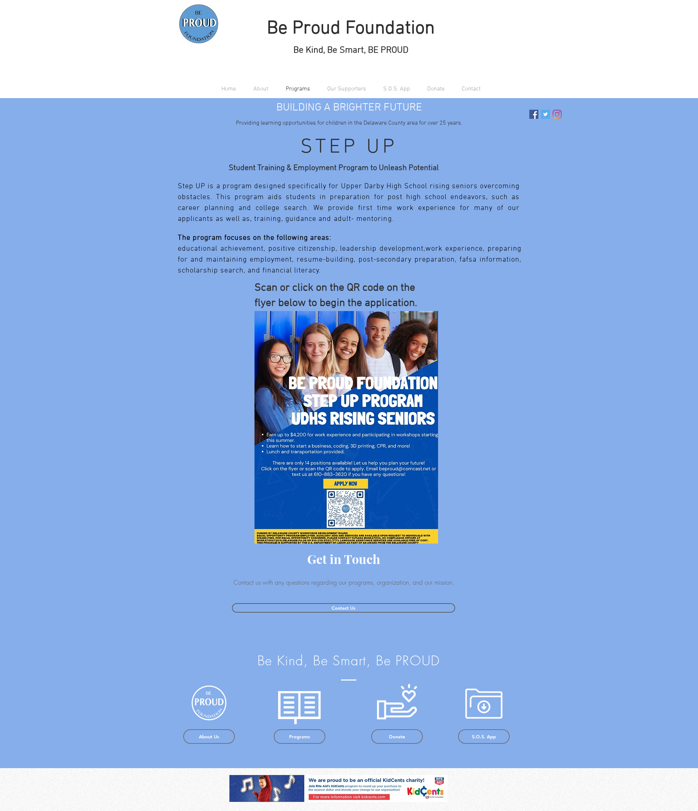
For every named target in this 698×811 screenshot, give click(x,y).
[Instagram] (557, 114)
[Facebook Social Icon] (533, 114)
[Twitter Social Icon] (545, 114)
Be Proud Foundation (351, 28)
